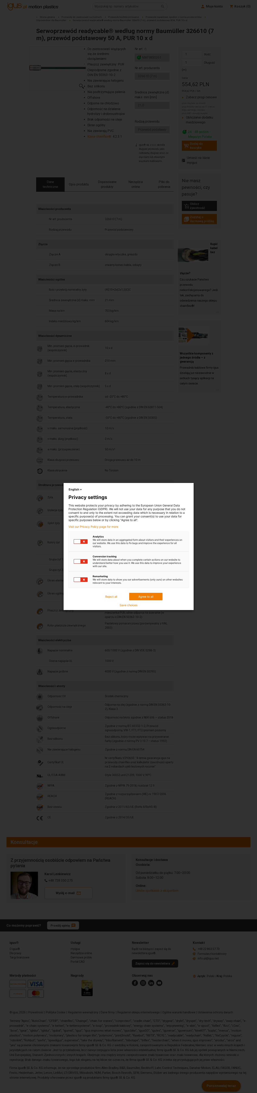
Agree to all (145, 596)
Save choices (128, 605)
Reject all (111, 596)
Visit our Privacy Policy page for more (93, 526)
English (74, 489)
